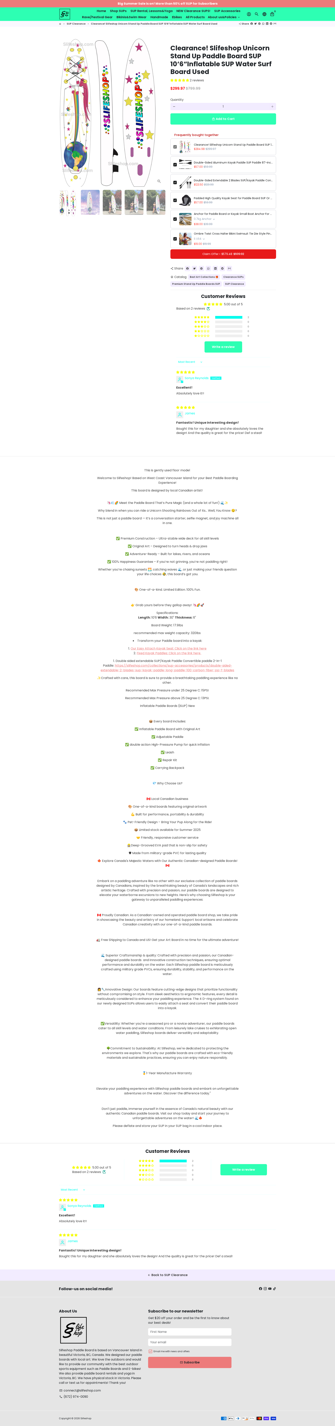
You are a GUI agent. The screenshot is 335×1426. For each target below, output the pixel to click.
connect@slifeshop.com (80, 1390)
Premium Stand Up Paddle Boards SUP (196, 284)
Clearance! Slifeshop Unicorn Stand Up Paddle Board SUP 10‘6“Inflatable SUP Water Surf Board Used (154, 23)
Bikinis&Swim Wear (132, 17)
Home (101, 11)
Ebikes (177, 17)
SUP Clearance (76, 23)
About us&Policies (224, 17)
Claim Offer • (223, 254)
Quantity (177, 99)
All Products (195, 17)
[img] (185, 372)
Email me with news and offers (172, 1351)
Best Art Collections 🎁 (204, 277)
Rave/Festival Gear (97, 17)
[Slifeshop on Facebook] (260, 1289)
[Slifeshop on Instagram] (265, 1289)
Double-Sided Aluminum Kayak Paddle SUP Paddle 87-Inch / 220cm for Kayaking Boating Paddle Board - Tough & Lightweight (233, 162)
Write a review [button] (223, 347)
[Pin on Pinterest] (259, 23)
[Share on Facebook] (251, 23)
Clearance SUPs (233, 277)
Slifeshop (85, 1418)
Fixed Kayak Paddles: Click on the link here (169, 653)
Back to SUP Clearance (168, 1275)
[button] (180, 80)
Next (159, 112)
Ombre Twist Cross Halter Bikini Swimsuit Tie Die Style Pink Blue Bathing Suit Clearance (233, 234)
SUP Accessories (227, 11)
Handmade (159, 17)
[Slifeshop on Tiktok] (274, 1289)
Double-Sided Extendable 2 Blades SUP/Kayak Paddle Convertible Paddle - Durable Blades (233, 180)
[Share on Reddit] (271, 23)
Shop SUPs (118, 11)
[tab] (167, 613)
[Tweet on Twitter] (255, 23)
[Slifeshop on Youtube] (269, 1289)
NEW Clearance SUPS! (193, 11)
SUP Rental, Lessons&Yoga (151, 11)
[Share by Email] (275, 23)
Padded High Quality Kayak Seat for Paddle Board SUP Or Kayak (233, 198)
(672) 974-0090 (73, 1396)
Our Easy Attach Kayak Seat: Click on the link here (168, 648)
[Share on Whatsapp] (263, 23)
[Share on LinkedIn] (267, 23)
